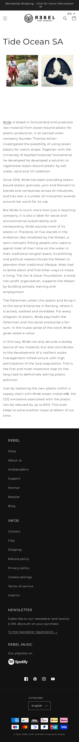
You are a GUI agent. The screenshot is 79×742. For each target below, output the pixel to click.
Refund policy (18, 559)
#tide (7, 122)
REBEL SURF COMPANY (33, 734)
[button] (5, 18)
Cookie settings (20, 577)
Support (14, 478)
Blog (11, 506)
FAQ (11, 540)
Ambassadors (18, 469)
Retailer (14, 497)
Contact (14, 531)
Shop (12, 451)
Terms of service (20, 586)
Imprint (14, 595)
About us (15, 460)
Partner (14, 488)
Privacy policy (19, 568)
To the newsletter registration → (33, 632)
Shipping (15, 549)
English (37, 705)
